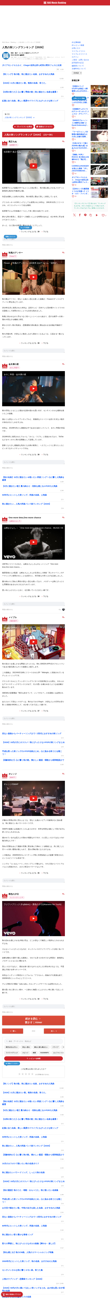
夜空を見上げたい (12, 1047)
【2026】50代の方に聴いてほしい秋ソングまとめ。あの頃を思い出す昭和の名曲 (33, 1290)
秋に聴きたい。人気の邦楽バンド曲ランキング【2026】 (32, 506)
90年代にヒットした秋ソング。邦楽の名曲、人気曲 (32, 497)
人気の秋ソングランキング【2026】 (29, 42)
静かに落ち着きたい (41, 1047)
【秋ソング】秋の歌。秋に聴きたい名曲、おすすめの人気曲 (32, 76)
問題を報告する (7, 245)
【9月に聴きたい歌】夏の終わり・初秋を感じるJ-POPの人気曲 (32, 488)
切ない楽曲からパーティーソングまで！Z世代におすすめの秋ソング (32, 735)
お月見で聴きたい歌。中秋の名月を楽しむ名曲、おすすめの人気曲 (32, 1210)
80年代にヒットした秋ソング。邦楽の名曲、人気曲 (32, 1228)
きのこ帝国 (13, 368)
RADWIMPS (44, 1053)
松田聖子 (13, 145)
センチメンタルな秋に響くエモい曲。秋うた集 (32, 1272)
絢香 (34, 1053)
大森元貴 (13, 621)
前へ (13, 1031)
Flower (12, 256)
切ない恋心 (26, 1047)
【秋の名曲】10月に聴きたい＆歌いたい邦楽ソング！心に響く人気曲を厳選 (33, 479)
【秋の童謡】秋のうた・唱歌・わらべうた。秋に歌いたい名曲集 (32, 1192)
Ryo (60, 609)
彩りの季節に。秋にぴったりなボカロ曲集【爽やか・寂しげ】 (32, 1245)
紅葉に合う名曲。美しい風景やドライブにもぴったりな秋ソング (30, 101)
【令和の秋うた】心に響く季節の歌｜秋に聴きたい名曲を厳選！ (32, 94)
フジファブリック (16, 897)
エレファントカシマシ (60, 1053)
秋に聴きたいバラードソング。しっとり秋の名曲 (32, 1174)
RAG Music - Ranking (9, 42)
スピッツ (25, 1053)
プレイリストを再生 (23, 127)
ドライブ (55, 1047)
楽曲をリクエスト (44, 127)
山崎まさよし (14, 521)
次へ (54, 1031)
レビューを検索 (33, 1058)
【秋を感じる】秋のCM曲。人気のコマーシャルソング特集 (27, 1252)
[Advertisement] (55, 23)
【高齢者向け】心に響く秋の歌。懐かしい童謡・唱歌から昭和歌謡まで (33, 762)
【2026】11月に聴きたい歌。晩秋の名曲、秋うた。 (32, 85)
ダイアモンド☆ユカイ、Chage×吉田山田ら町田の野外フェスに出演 (32, 67)
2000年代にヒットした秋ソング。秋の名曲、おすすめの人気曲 (32, 1263)
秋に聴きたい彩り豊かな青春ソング (32, 1236)
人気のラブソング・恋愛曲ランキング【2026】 (32, 1281)
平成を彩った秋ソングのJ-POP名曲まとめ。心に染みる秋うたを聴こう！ (32, 753)
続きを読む (33, 1020)
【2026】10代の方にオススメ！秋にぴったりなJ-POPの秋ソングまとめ (33, 744)
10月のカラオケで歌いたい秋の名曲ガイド (32, 1165)
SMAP (12, 777)
